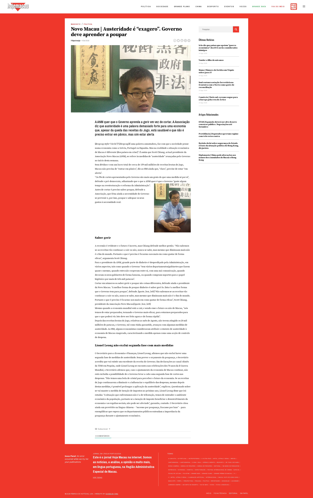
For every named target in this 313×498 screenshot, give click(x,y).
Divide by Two (112, 494)
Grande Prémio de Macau (223, 473)
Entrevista (172, 469)
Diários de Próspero (188, 466)
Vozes (243, 6)
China (199, 6)
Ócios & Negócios (222, 484)
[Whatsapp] (185, 40)
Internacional (211, 477)
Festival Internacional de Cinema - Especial (223, 469)
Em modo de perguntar (231, 466)
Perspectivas (188, 481)
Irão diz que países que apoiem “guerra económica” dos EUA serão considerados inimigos (218, 48)
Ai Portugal (182, 458)
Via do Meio (278, 6)
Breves (233, 458)
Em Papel (244, 493)
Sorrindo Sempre (174, 484)
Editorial (217, 466)
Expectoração (200, 469)
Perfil (179, 481)
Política (146, 6)
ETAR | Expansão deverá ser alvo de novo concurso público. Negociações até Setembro (218, 124)
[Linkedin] (181, 40)
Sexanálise (225, 481)
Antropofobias (194, 458)
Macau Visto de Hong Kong (228, 477)
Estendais (181, 469)
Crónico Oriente (209, 462)
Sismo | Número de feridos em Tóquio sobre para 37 (216, 71)
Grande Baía (259, 6)
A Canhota (172, 458)
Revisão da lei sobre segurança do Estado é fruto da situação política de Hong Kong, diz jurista (219, 145)
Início (208, 493)
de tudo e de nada (232, 462)
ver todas (97, 477)
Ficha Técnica (220, 493)
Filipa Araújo (75, 40)
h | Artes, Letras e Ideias (177, 477)
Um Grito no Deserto (190, 484)
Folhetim (186, 473)
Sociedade (162, 6)
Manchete (76, 24)
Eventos (229, 6)
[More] (188, 40)
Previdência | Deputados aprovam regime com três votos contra (218, 135)
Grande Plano (182, 6)
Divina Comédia (173, 466)
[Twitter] (178, 40)
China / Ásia (196, 462)
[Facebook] (174, 40)
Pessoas (198, 481)
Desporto (213, 6)
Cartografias (173, 462)
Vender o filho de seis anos (211, 60)
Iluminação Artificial (196, 477)
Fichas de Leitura (174, 473)
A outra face (206, 458)
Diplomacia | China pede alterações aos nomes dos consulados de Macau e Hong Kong (217, 157)
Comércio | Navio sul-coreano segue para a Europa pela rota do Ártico (218, 98)
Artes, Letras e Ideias (221, 458)
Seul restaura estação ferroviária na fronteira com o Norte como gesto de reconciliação (216, 85)
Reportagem (215, 481)
